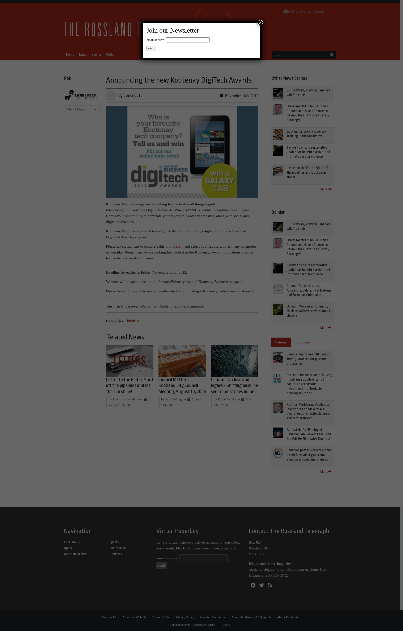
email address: (156, 40)
